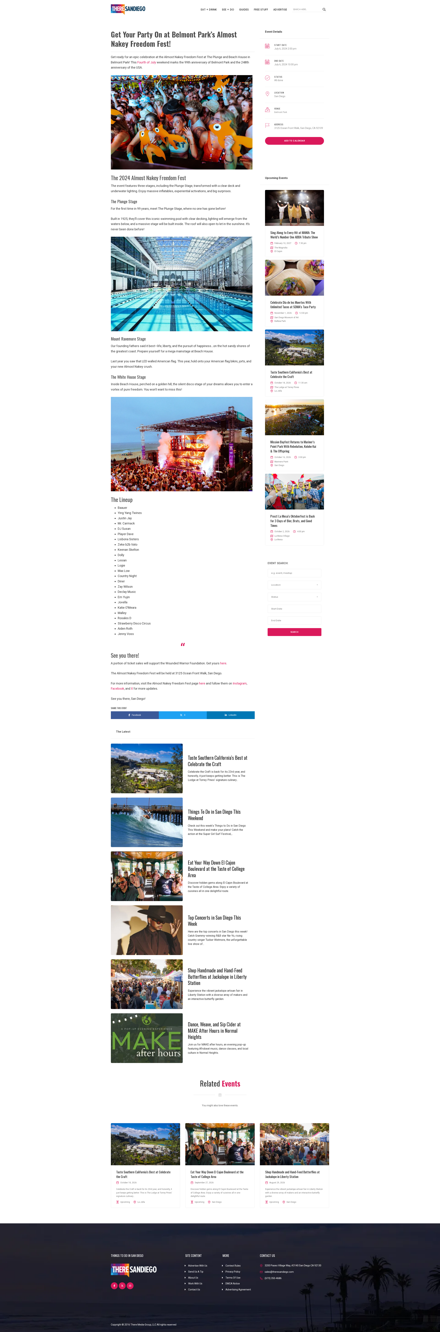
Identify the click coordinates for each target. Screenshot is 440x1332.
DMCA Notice (233, 1283)
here (223, 663)
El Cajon (278, 251)
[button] (294, 585)
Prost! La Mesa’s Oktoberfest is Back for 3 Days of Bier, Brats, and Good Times (292, 521)
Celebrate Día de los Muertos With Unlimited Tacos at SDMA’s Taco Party (293, 304)
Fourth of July (146, 62)
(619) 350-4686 (273, 1278)
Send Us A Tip (195, 1271)
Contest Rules (233, 1265)
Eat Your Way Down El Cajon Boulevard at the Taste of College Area (216, 869)
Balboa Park (280, 321)
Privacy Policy (233, 1271)
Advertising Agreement (238, 1289)
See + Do (228, 9)
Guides (244, 9)
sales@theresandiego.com (279, 1271)
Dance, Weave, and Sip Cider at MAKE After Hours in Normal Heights (214, 1030)
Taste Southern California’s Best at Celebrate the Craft (217, 760)
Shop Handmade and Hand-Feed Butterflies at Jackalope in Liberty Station (217, 976)
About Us (193, 1277)
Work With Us (195, 1283)
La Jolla (278, 391)
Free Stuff (261, 9)
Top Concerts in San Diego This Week (214, 920)
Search (294, 632)
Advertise (280, 9)
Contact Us (194, 1289)
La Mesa (278, 539)
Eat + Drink (209, 9)
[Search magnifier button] (324, 9)
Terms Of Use (233, 1277)
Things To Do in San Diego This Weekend (214, 814)
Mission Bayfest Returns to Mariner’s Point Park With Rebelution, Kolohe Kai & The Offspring (293, 446)
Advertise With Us (197, 1265)
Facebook (117, 688)
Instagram (240, 683)
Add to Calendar (294, 141)
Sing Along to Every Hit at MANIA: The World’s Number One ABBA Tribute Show (294, 234)
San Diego (279, 96)
